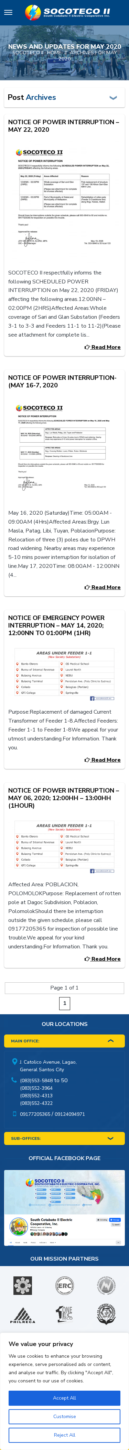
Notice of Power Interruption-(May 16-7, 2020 (62, 381)
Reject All (64, 1435)
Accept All (64, 1398)
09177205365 (35, 1114)
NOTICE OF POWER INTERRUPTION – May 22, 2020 (63, 126)
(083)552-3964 (36, 1088)
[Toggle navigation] (8, 13)
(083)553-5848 (36, 1080)
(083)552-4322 (36, 1103)
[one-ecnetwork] (106, 1315)
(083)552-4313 (36, 1095)
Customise (64, 1416)
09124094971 (70, 1114)
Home (54, 52)
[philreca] (22, 1315)
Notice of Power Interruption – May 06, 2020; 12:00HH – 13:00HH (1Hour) (63, 798)
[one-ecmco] (64, 1315)
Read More (105, 347)
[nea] (106, 1285)
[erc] (64, 1285)
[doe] (22, 1285)
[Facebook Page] (64, 1209)
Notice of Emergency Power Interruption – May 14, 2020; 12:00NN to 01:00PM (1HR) (56, 625)
